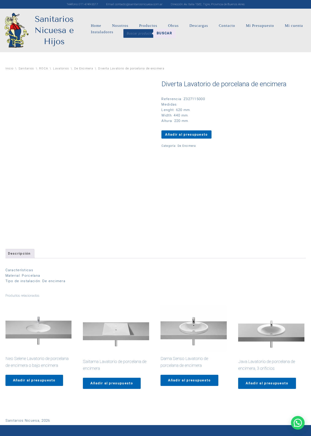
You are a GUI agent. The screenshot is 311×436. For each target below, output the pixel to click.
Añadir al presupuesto (186, 134)
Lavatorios (61, 68)
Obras (173, 25)
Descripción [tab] (19, 253)
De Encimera (83, 68)
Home (96, 25)
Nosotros (120, 25)
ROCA (43, 68)
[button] (298, 423)
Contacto (227, 25)
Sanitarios (26, 68)
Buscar (164, 33)
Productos (148, 25)
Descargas (198, 25)
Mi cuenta (294, 25)
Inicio (9, 68)
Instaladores (102, 32)
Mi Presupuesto (260, 25)
